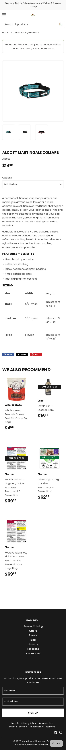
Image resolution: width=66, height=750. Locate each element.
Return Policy (46, 723)
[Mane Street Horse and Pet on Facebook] (55, 732)
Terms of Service (18, 726)
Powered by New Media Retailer (32, 744)
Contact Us (33, 653)
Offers (33, 631)
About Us (33, 644)
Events (33, 635)
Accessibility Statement (42, 726)
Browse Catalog (33, 626)
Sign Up (33, 712)
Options (7, 177)
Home (5, 32)
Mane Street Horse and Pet (36, 741)
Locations (33, 649)
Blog (33, 640)
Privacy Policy (28, 723)
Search (15, 723)
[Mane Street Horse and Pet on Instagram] (60, 732)
